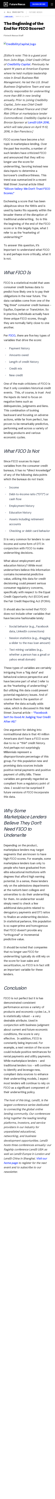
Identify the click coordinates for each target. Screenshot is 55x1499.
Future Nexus (17, 4)
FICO (12, 335)
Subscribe (39, 4)
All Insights (15, 12)
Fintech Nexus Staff (13, 35)
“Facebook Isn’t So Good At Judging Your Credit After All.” (27, 717)
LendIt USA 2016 (38, 122)
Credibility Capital (18, 64)
